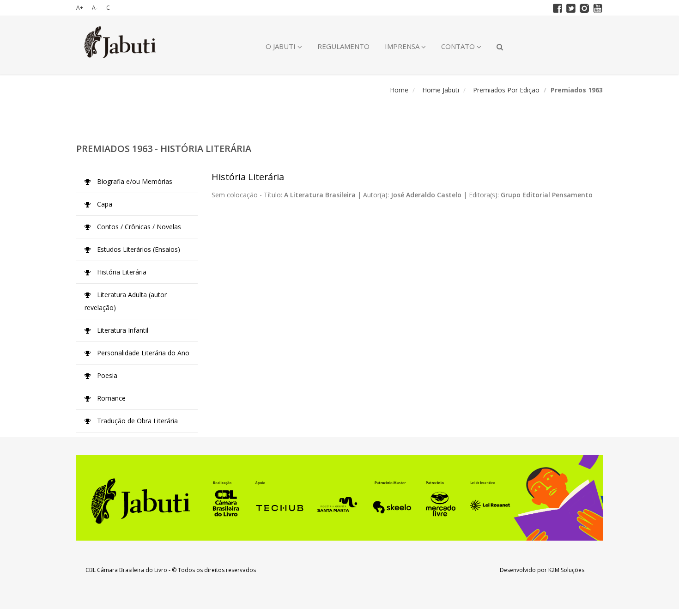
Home (399, 89)
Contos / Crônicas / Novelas (138, 226)
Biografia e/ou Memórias (133, 181)
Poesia (106, 375)
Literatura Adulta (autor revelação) (126, 301)
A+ (79, 8)
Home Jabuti (440, 89)
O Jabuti (281, 46)
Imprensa (403, 46)
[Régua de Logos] (339, 498)
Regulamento (343, 46)
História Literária (120, 272)
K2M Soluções (566, 570)
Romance (110, 398)
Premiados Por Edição (506, 89)
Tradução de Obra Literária (136, 420)
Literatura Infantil (121, 330)
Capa (103, 204)
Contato (459, 46)
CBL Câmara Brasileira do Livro (126, 570)
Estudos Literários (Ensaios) (137, 249)
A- (94, 8)
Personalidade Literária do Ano (142, 352)
